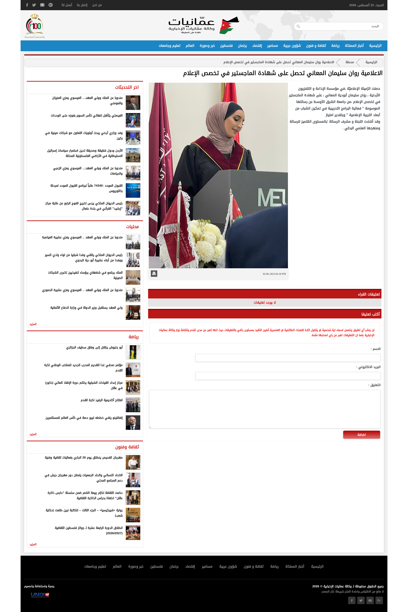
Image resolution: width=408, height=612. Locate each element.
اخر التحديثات (127, 87)
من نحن (97, 5)
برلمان (242, 46)
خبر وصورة (207, 46)
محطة (350, 62)
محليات (132, 227)
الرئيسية (375, 46)
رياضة (335, 46)
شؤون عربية (292, 46)
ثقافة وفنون (127, 447)
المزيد (33, 324)
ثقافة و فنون (316, 46)
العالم (190, 46)
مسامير (272, 46)
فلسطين (226, 46)
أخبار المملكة (354, 46)
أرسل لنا (67, 5)
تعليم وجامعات (169, 46)
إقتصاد (257, 46)
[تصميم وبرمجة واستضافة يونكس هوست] (40, 596)
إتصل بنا (82, 5)
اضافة (361, 435)
